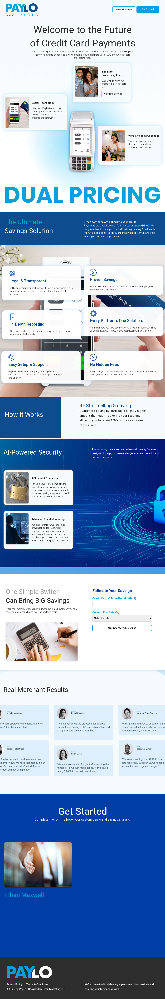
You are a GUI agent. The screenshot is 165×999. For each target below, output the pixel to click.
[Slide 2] (117, 431)
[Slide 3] (121, 431)
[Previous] (68, 417)
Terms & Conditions (37, 984)
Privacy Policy (14, 984)
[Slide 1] (113, 431)
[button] (113, 94)
